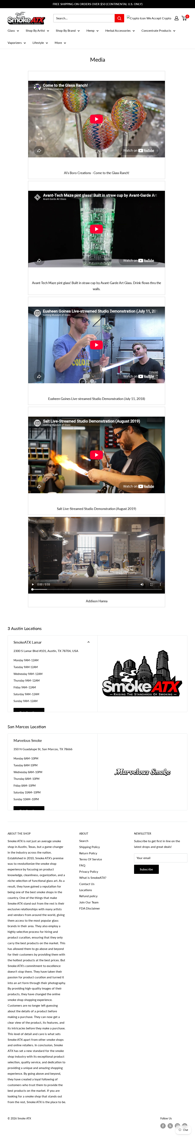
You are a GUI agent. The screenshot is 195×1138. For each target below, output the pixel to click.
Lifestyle (38, 42)
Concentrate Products (156, 30)
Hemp (90, 30)
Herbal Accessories (118, 30)
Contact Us (86, 884)
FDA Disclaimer (89, 908)
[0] (184, 18)
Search (83, 841)
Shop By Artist (35, 30)
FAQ (82, 865)
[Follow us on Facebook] (163, 1126)
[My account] (176, 18)
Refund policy (88, 896)
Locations (85, 890)
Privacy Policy (88, 871)
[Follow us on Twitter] (170, 1126)
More (58, 42)
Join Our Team (88, 902)
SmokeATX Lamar (28, 642)
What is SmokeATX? (92, 877)
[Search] (119, 18)
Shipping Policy (89, 847)
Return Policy (88, 853)
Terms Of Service (90, 859)
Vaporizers (15, 42)
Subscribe (146, 869)
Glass (11, 30)
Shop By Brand (66, 30)
